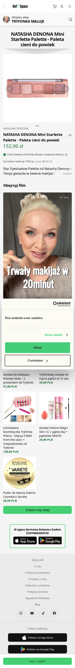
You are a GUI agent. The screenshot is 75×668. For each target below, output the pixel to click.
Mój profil (37, 560)
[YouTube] (32, 613)
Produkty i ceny (37, 579)
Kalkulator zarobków (37, 585)
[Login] (61, 6)
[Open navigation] (70, 6)
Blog (37, 604)
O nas (37, 566)
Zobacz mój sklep (38, 510)
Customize (35, 360)
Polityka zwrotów (37, 592)
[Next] (65, 89)
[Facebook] (54, 613)
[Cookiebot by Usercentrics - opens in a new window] (53, 304)
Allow (37, 347)
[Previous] (10, 89)
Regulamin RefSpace (37, 598)
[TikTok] (43, 613)
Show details (53, 334)
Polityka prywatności (37, 572)
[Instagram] (21, 613)
